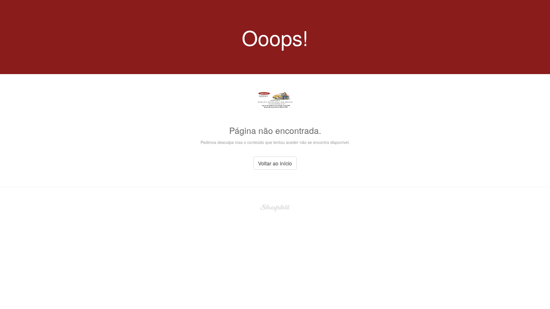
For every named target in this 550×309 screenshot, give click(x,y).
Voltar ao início (275, 163)
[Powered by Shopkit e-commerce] (275, 207)
